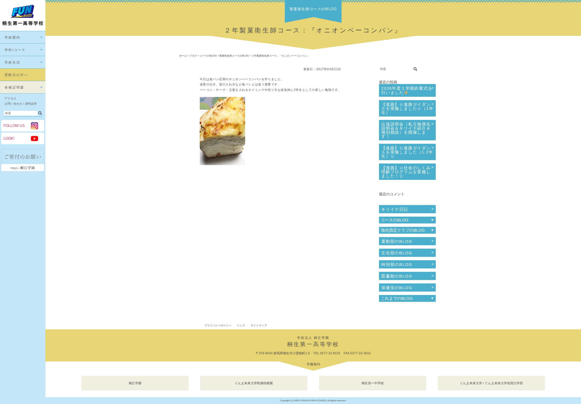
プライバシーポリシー (217, 325)
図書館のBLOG (396, 276)
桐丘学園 (135, 383)
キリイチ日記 (394, 209)
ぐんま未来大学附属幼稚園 (254, 383)
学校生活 (12, 62)
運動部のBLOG (396, 241)
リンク (241, 325)
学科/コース (15, 50)
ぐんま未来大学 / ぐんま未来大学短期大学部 (491, 383)
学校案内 (12, 37)
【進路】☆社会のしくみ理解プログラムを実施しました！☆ (406, 172)
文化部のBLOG (396, 253)
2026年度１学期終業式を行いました (406, 90)
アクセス (10, 98)
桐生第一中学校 (373, 383)
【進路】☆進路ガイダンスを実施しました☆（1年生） (407, 108)
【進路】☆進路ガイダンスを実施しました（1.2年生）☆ (407, 152)
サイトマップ (259, 325)
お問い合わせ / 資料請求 (21, 103)
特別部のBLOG (396, 264)
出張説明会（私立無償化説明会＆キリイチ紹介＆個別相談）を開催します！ (406, 130)
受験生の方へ (16, 75)
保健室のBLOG (396, 287)
